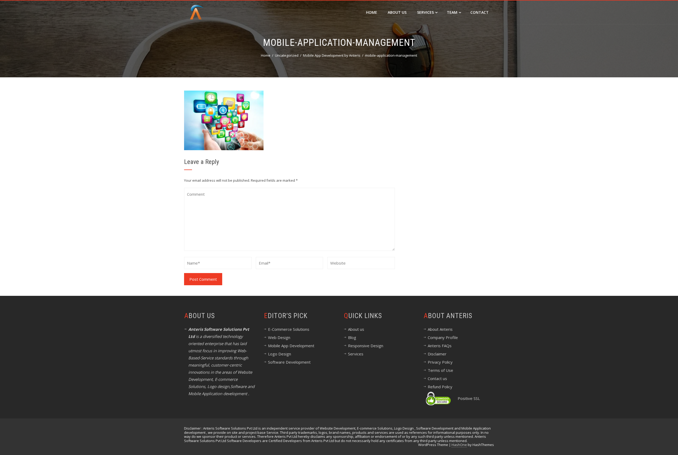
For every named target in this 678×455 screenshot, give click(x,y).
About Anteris (440, 329)
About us (356, 329)
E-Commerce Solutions (288, 329)
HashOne (459, 444)
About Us (397, 12)
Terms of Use (440, 370)
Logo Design (279, 353)
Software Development (289, 362)
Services (425, 12)
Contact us (437, 378)
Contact (479, 12)
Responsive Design (365, 345)
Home (371, 12)
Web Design (279, 337)
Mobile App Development (291, 345)
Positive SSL (469, 398)
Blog (352, 337)
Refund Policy (440, 386)
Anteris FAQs (440, 345)
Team (452, 12)
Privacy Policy (440, 362)
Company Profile (443, 337)
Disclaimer (437, 353)
